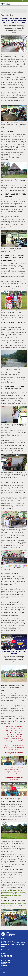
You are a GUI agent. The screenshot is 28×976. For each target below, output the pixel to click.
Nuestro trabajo (6, 960)
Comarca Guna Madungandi (11, 902)
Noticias (4, 964)
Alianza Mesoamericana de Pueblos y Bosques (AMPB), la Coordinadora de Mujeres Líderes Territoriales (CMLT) (13, 892)
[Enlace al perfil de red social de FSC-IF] (2, 956)
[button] (23, 1)
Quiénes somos (5, 962)
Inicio (3, 959)
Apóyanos (4, 965)
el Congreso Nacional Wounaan (18, 903)
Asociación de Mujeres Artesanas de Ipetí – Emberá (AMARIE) (13, 895)
